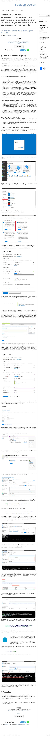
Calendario (13, 10)
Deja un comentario (25, 724)
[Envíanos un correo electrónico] (1, 1)
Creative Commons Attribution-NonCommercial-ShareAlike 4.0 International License (18, 42)
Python (45, 34)
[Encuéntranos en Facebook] (4, 1)
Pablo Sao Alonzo (13, 35)
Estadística (42, 34)
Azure (17, 724)
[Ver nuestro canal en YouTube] (6, 1)
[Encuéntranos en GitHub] (10, 1)
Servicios (7, 10)
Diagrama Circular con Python (44, 27)
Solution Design (25, 5)
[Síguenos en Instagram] (7, 1)
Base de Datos (7, 724)
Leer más (42, 42)
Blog (17, 10)
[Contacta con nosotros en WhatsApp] (10, 735)
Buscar (40, 14)
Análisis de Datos (44, 32)
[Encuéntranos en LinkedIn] (16, 735)
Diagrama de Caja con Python (44, 47)
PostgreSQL (20, 724)
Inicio (3, 10)
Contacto (22, 10)
